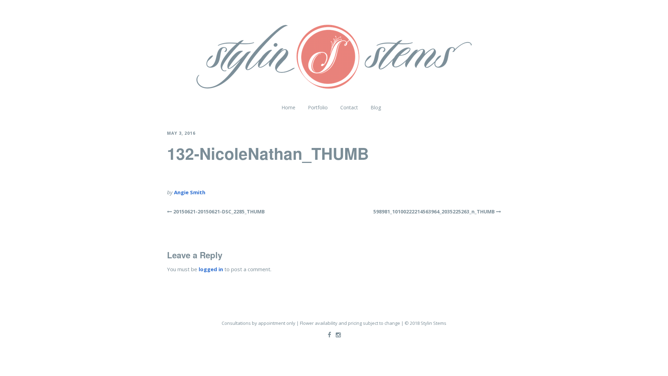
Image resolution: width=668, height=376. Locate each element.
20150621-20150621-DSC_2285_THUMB (219, 211)
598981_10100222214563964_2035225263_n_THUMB (434, 211)
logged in (211, 269)
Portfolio (318, 107)
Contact (349, 107)
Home (288, 107)
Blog (376, 107)
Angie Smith (189, 192)
